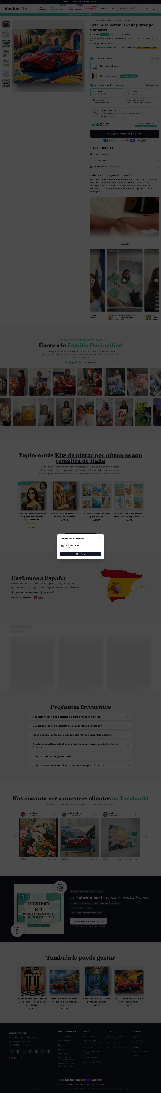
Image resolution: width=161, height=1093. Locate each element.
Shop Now (80, 554)
